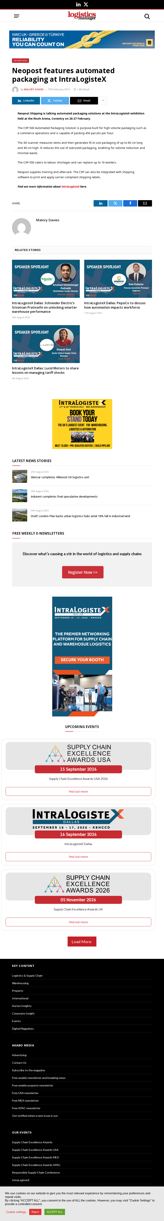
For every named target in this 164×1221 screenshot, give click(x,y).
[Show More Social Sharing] (103, 100)
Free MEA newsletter (25, 1100)
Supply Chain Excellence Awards (32, 1142)
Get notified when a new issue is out (35, 1115)
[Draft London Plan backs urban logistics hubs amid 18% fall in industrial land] (19, 515)
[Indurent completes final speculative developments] (19, 495)
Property (17, 990)
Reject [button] (35, 1211)
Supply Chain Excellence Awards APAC (36, 1165)
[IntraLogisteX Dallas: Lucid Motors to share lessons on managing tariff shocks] (46, 344)
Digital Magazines (23, 1028)
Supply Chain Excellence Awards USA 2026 (78, 778)
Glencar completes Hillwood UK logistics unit (60, 477)
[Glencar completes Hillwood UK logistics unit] (19, 476)
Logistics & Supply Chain (27, 975)
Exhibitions (20, 60)
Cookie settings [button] (16, 1212)
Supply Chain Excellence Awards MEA (35, 1157)
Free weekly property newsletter (32, 1085)
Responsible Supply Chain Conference (36, 1172)
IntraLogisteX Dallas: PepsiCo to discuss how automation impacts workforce (115, 305)
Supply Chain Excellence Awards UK (78, 909)
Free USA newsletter (25, 1093)
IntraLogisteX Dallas (78, 844)
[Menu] (16, 16)
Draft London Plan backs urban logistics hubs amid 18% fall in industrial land (80, 516)
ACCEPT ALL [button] (55, 1211)
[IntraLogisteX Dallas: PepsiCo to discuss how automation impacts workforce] (118, 279)
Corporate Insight (23, 1013)
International (20, 998)
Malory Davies (34, 89)
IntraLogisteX (70, 186)
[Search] (147, 16)
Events (16, 1021)
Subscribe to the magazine (28, 1070)
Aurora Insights (22, 1005)
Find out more (78, 791)
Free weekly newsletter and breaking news (39, 1077)
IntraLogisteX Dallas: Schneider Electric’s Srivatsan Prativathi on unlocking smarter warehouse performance (44, 307)
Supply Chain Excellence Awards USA (35, 1149)
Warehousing (20, 983)
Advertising (19, 1055)
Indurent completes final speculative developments (64, 496)
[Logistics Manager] (82, 16)
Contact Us (19, 1062)
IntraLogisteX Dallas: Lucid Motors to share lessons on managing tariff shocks (45, 370)
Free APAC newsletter (26, 1108)
